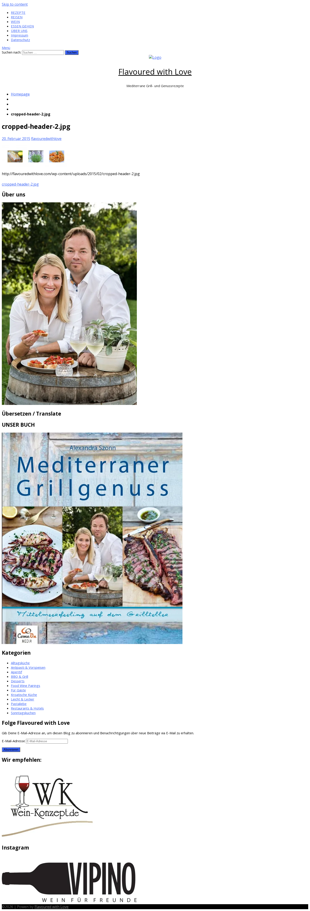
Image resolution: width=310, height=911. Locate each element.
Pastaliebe (19, 703)
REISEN (16, 17)
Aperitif (16, 672)
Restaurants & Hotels (27, 708)
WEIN (15, 21)
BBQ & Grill (19, 676)
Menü (6, 47)
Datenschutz (20, 39)
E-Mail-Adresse (14, 741)
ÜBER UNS (19, 30)
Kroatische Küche (24, 694)
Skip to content (15, 4)
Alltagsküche (20, 663)
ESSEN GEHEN (22, 26)
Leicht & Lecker (22, 699)
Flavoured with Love (155, 71)
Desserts (18, 681)
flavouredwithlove (46, 138)
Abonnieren (11, 749)
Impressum (19, 35)
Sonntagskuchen (23, 712)
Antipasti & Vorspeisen (28, 667)
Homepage (20, 94)
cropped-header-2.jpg (20, 184)
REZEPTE (18, 12)
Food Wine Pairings (25, 685)
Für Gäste (18, 690)
